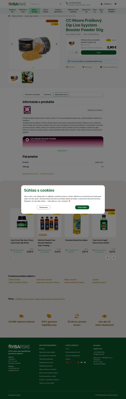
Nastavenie (43, 207)
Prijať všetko (82, 207)
